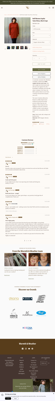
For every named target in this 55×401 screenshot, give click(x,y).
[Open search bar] (49, 8)
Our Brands (33, 364)
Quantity (35, 55)
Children (21, 367)
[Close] (53, 393)
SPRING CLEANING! (8, 268)
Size (34, 32)
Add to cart (41, 64)
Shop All (21, 360)
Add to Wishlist (41, 77)
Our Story (33, 362)
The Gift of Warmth (33, 268)
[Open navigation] (2, 8)
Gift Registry (21, 373)
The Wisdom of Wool (33, 367)
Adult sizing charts (37, 47)
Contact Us (33, 360)
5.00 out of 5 (31, 142)
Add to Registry (41, 73)
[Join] (49, 363)
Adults (21, 369)
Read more (7, 275)
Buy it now (41, 69)
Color (34, 26)
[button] (5, 49)
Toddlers (21, 364)
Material (35, 39)
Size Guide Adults (33, 370)
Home (5, 14)
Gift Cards (21, 371)
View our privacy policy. (41, 396)
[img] (8, 161)
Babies (21, 362)
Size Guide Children (33, 373)
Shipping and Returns (33, 377)
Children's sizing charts (38, 51)
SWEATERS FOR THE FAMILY (13, 14)
